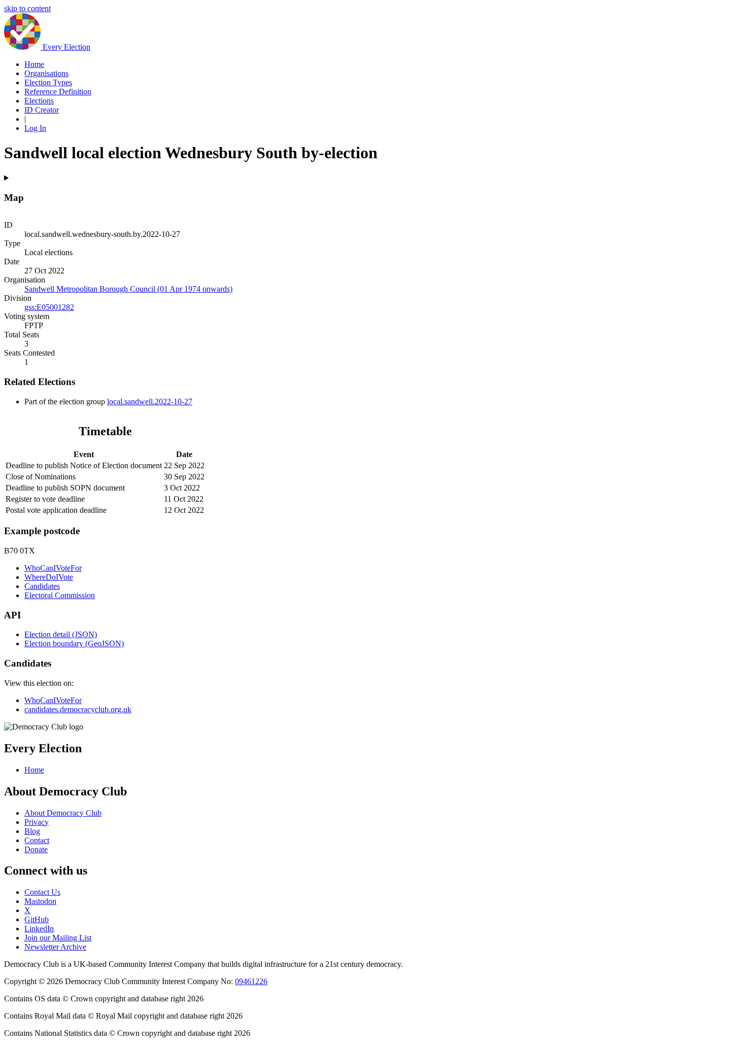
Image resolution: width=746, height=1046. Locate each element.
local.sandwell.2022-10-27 (149, 401)
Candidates (42, 586)
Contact (36, 840)
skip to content (27, 8)
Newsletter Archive (55, 947)
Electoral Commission (59, 595)
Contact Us (42, 892)
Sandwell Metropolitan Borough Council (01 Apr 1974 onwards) (128, 289)
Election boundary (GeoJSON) (74, 643)
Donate (36, 849)
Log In (35, 128)
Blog (32, 831)
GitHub (36, 919)
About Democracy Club (62, 813)
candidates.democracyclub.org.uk (77, 709)
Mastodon (40, 901)
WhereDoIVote (48, 577)
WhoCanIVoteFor (53, 568)
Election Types (48, 82)
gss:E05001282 (49, 307)
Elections (39, 100)
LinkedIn (39, 928)
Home (34, 64)
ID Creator (41, 110)
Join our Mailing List (57, 937)
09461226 (251, 981)
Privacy (36, 822)
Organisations (46, 73)
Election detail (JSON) (60, 634)
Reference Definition (57, 91)
